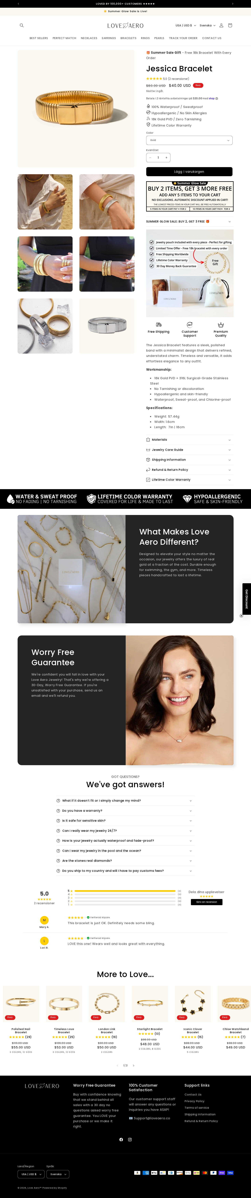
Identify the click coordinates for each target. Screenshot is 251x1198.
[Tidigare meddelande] (18, 4)
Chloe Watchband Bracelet (236, 1030)
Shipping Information (200, 1114)
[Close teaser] (241, 615)
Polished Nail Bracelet (21, 1030)
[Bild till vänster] (117, 1065)
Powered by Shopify (55, 1187)
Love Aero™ (34, 1187)
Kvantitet (152, 150)
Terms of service (197, 1108)
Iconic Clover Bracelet (193, 1030)
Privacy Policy (195, 1101)
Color (149, 133)
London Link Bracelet (107, 1030)
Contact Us (193, 1095)
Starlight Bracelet (150, 1028)
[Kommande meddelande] (232, 4)
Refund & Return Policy (201, 1121)
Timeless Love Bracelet (64, 1030)
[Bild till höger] (133, 1065)
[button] (22, 25)
